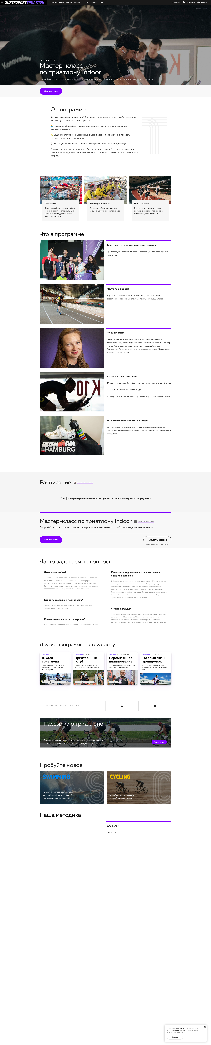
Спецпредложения (57, 2)
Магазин (94, 2)
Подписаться (159, 742)
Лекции (69, 2)
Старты (85, 2)
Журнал (77, 2)
